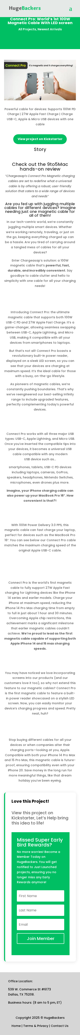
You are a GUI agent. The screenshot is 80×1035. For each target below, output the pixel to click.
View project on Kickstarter (40, 139)
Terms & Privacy (35, 1026)
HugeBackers (54, 1018)
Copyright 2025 (28, 1018)
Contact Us (59, 1026)
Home (16, 1026)
